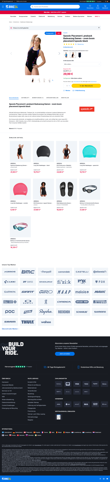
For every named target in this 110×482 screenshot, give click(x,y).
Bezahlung (31, 393)
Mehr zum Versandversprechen (78, 463)
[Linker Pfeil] (11, 151)
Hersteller (65, 97)
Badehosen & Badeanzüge (26, 22)
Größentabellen (52, 97)
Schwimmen (16, 22)
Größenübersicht (68, 47)
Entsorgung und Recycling (10, 408)
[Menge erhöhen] (69, 86)
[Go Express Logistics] (95, 404)
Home (10, 22)
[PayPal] (95, 384)
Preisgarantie (32, 408)
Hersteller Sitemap (33, 402)
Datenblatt (25, 97)
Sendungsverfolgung (34, 396)
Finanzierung (31, 411)
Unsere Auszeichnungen (9, 393)
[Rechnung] (58, 384)
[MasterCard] (67, 384)
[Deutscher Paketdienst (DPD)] (67, 404)
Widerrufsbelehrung (8, 399)
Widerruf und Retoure (34, 385)
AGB (3, 396)
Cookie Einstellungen (8, 405)
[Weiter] (59, 53)
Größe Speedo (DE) (68, 60)
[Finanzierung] (77, 392)
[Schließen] (99, 27)
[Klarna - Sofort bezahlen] (104, 384)
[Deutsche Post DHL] (58, 404)
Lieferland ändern (59, 451)
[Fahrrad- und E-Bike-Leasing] (86, 392)
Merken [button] (68, 90)
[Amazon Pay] (58, 392)
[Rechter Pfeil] (29, 151)
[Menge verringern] (65, 86)
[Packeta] (104, 404)
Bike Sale (46, 12)
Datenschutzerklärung (8, 402)
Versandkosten (32, 391)
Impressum (5, 382)
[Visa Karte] (77, 384)
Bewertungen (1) (38, 97)
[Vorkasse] (67, 392)
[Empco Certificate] (58, 417)
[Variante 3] (80, 55)
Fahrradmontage (33, 417)
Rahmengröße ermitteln (35, 399)
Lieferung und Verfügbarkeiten (37, 405)
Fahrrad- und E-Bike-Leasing (36, 414)
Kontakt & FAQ (32, 382)
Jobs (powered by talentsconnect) (12, 388)
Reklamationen (32, 388)
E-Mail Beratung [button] (80, 90)
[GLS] (86, 404)
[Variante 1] (66, 55)
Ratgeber (30, 420)
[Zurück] (11, 53)
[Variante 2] (73, 55)
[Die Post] (77, 404)
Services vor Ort (7, 391)
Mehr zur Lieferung (36, 460)
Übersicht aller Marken (10, 329)
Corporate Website (7, 385)
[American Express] (86, 384)
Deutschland (93, 81)
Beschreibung (14, 97)
